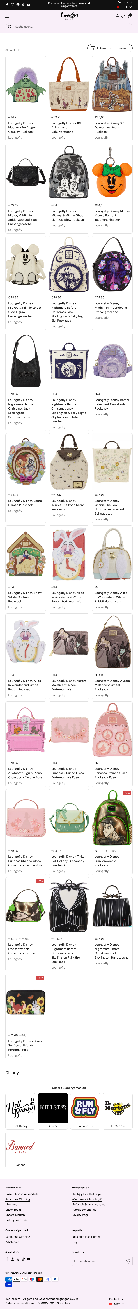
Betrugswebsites (16, 1220)
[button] (129, 16)
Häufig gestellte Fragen (87, 1194)
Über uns (11, 1204)
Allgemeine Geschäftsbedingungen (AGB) (50, 1299)
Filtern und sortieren (111, 48)
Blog (75, 1242)
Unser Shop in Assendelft (21, 1194)
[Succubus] (69, 16)
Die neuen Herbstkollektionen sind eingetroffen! (69, 4)
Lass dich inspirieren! (86, 1237)
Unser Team (13, 1210)
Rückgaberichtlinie (84, 1210)
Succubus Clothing (17, 1199)
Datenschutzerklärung (19, 1303)
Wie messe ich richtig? (87, 1199)
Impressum (12, 1299)
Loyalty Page (80, 1215)
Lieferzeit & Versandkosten (89, 1204)
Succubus (63, 1303)
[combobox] (69, 26)
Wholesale (12, 1242)
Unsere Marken (15, 1215)
